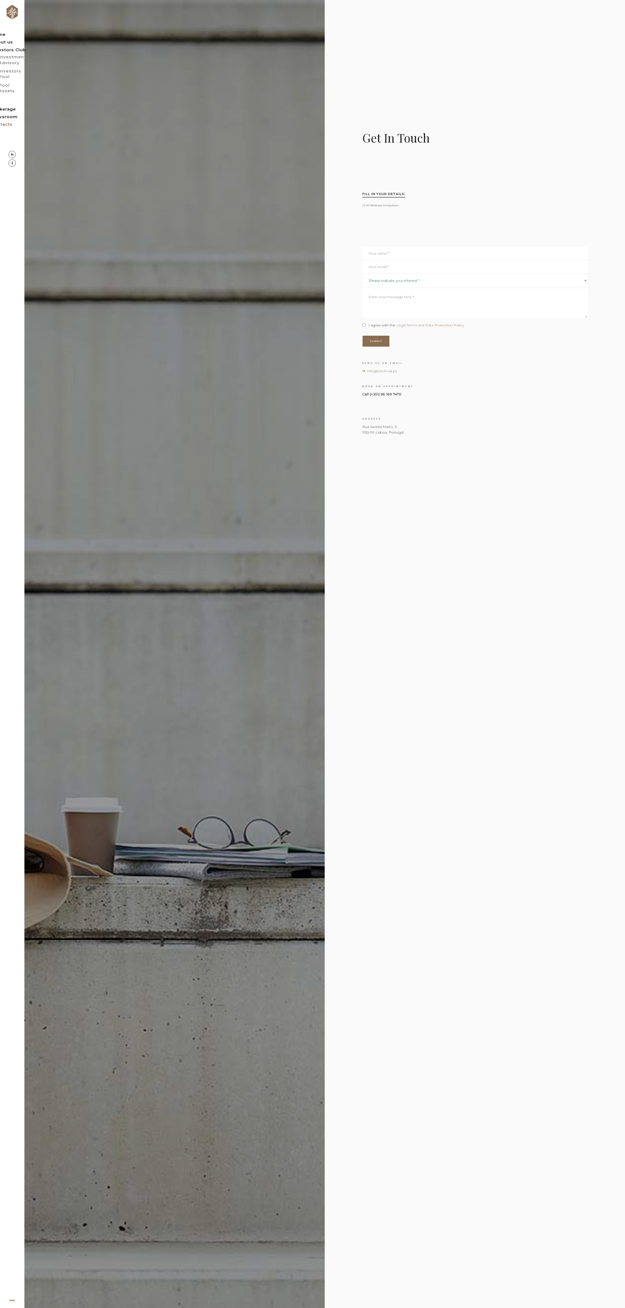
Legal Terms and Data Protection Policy (429, 325)
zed (12, 1300)
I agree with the (416, 325)
